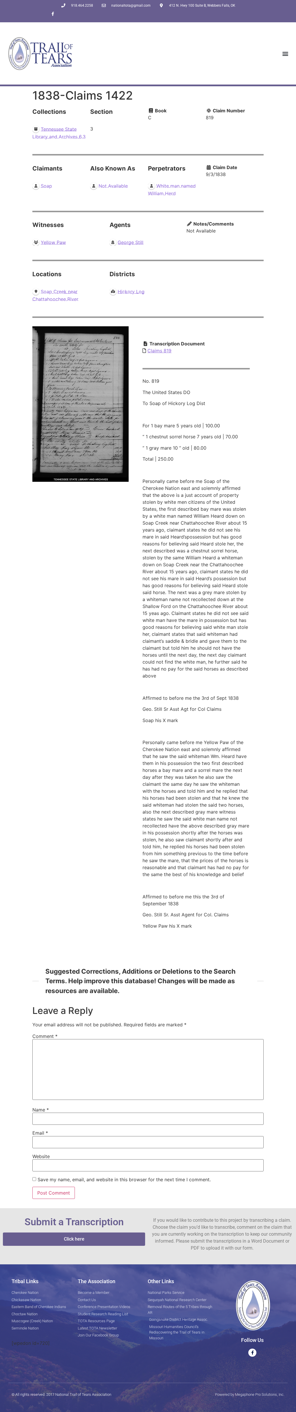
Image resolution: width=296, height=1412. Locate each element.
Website (41, 1156)
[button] (285, 53)
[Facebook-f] (52, 13)
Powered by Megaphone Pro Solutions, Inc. (249, 1394)
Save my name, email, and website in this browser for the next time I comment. (124, 1179)
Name (40, 1109)
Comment (45, 1036)
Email (40, 1133)
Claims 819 (159, 351)
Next (123, 404)
